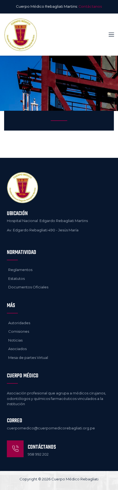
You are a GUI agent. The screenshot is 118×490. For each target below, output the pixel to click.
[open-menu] (108, 35)
